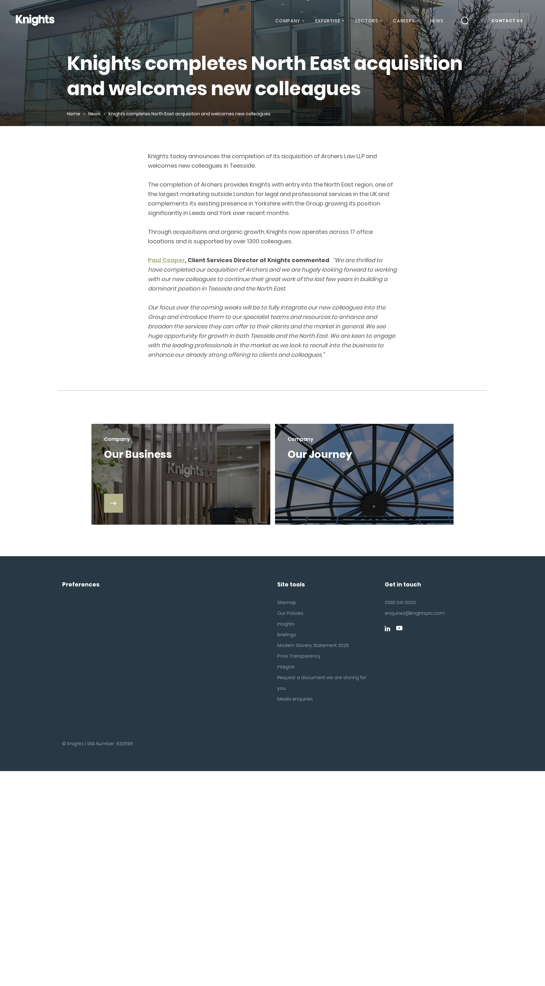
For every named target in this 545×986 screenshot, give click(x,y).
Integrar (286, 667)
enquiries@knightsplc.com (415, 613)
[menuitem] (289, 23)
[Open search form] (465, 21)
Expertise (327, 21)
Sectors (366, 21)
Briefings (286, 634)
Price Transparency (298, 656)
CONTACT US (507, 20)
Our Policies (290, 613)
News (437, 21)
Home (73, 114)
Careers (404, 21)
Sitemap (286, 602)
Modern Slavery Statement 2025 (313, 645)
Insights (286, 624)
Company (288, 21)
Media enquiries (295, 699)
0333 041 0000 (400, 602)
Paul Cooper (166, 260)
